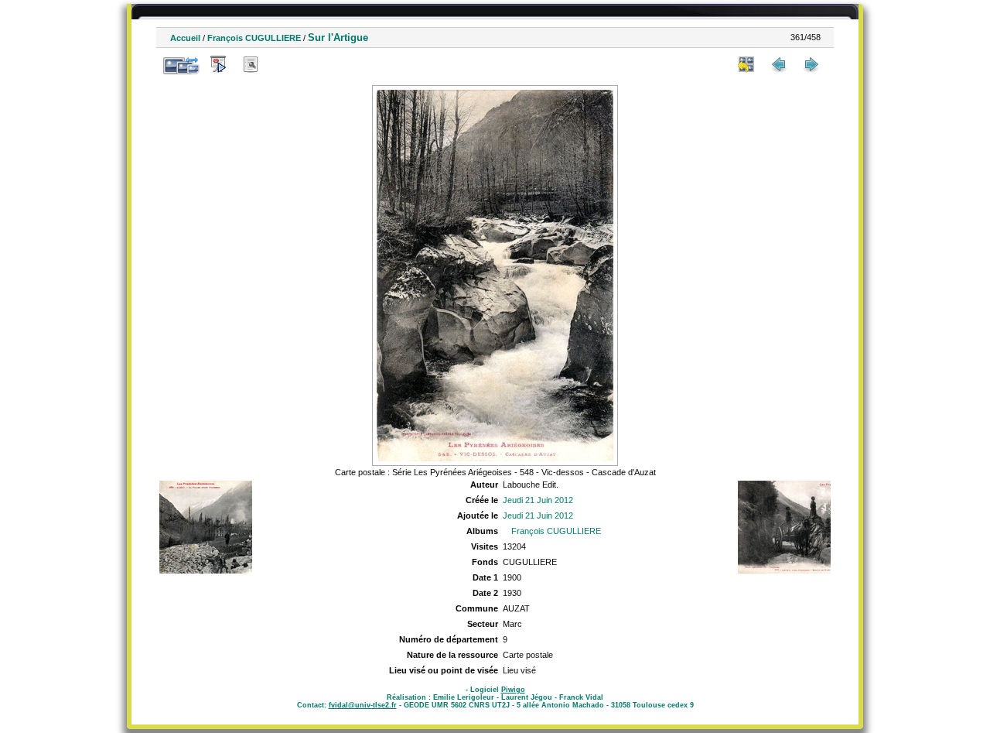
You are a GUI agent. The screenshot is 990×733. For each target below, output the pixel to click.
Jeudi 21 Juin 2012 (538, 500)
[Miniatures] (746, 64)
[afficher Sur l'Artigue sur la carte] (283, 64)
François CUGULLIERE (254, 38)
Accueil (185, 38)
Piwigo (513, 690)
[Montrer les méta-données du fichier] (250, 64)
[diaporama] (218, 64)
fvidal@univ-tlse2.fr (363, 705)
